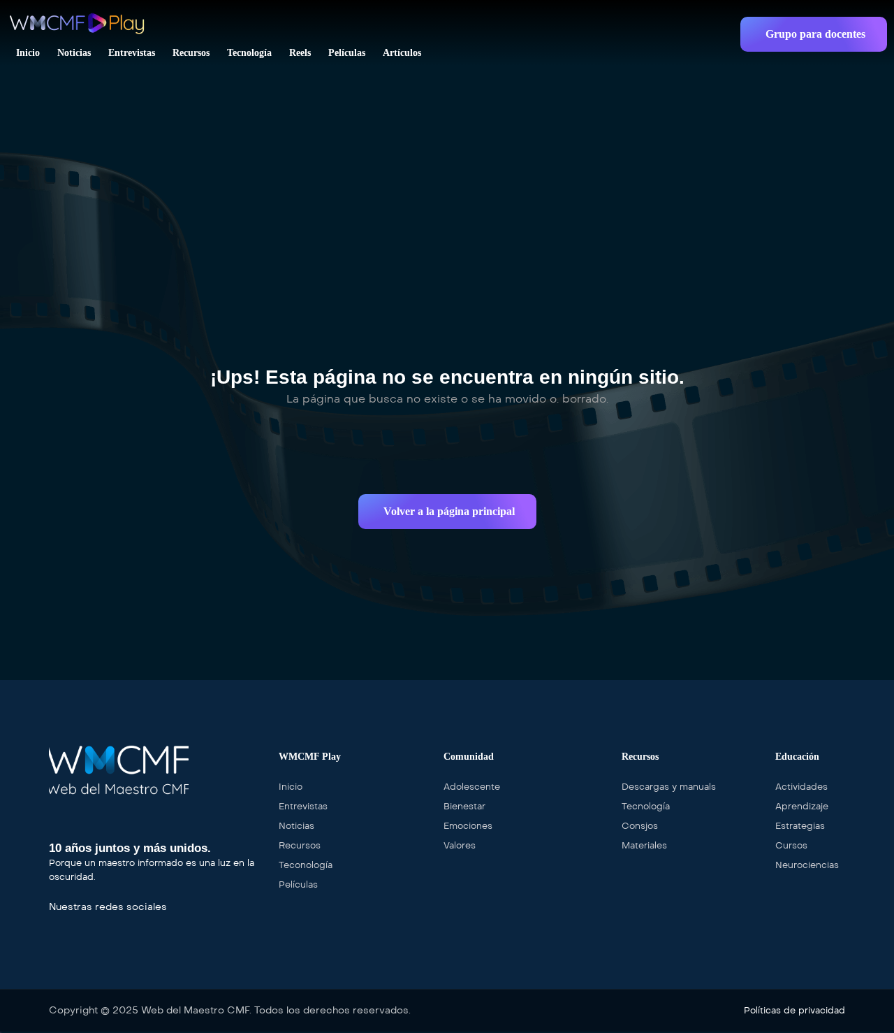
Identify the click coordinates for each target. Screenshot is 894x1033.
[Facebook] (54, 923)
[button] (813, 34)
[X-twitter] (76, 923)
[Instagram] (97, 923)
